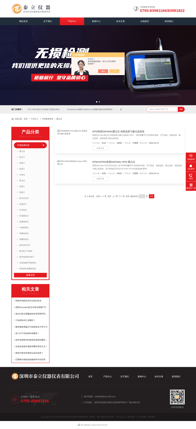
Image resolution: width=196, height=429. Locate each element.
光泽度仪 (23, 210)
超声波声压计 (25, 245)
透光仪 (22, 180)
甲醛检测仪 (24, 233)
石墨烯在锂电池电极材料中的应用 (30, 359)
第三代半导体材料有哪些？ (27, 333)
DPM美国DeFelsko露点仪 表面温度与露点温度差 (118, 131)
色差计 (22, 186)
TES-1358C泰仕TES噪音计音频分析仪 (43, 109)
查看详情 (100, 148)
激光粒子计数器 (25, 251)
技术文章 (120, 21)
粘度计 (22, 169)
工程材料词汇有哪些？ (25, 320)
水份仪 (22, 175)
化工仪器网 (141, 417)
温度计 (22, 163)
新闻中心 (96, 21)
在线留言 (145, 21)
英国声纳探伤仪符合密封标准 (28, 301)
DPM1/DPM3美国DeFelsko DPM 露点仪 (113, 162)
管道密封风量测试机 (27, 269)
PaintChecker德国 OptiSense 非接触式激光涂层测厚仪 (90, 109)
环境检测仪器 (47, 119)
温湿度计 (23, 204)
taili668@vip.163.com (105, 396)
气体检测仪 (24, 227)
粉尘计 (22, 157)
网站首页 (23, 21)
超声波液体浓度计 (26, 257)
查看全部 (30, 275)
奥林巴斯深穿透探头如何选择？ (29, 353)
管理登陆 (151, 417)
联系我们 (169, 21)
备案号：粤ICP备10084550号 (101, 417)
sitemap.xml (121, 417)
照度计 (22, 192)
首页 (26, 119)
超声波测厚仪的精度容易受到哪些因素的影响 (31, 340)
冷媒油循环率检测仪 (27, 263)
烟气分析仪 (24, 198)
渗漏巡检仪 (24, 222)
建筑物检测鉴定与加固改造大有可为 (31, 327)
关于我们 (47, 21)
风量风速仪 (24, 239)
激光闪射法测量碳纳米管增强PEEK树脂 (31, 314)
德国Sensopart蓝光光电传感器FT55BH (31, 307)
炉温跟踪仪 (24, 216)
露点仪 (59, 119)
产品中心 (72, 21)
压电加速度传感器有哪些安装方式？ (31, 346)
